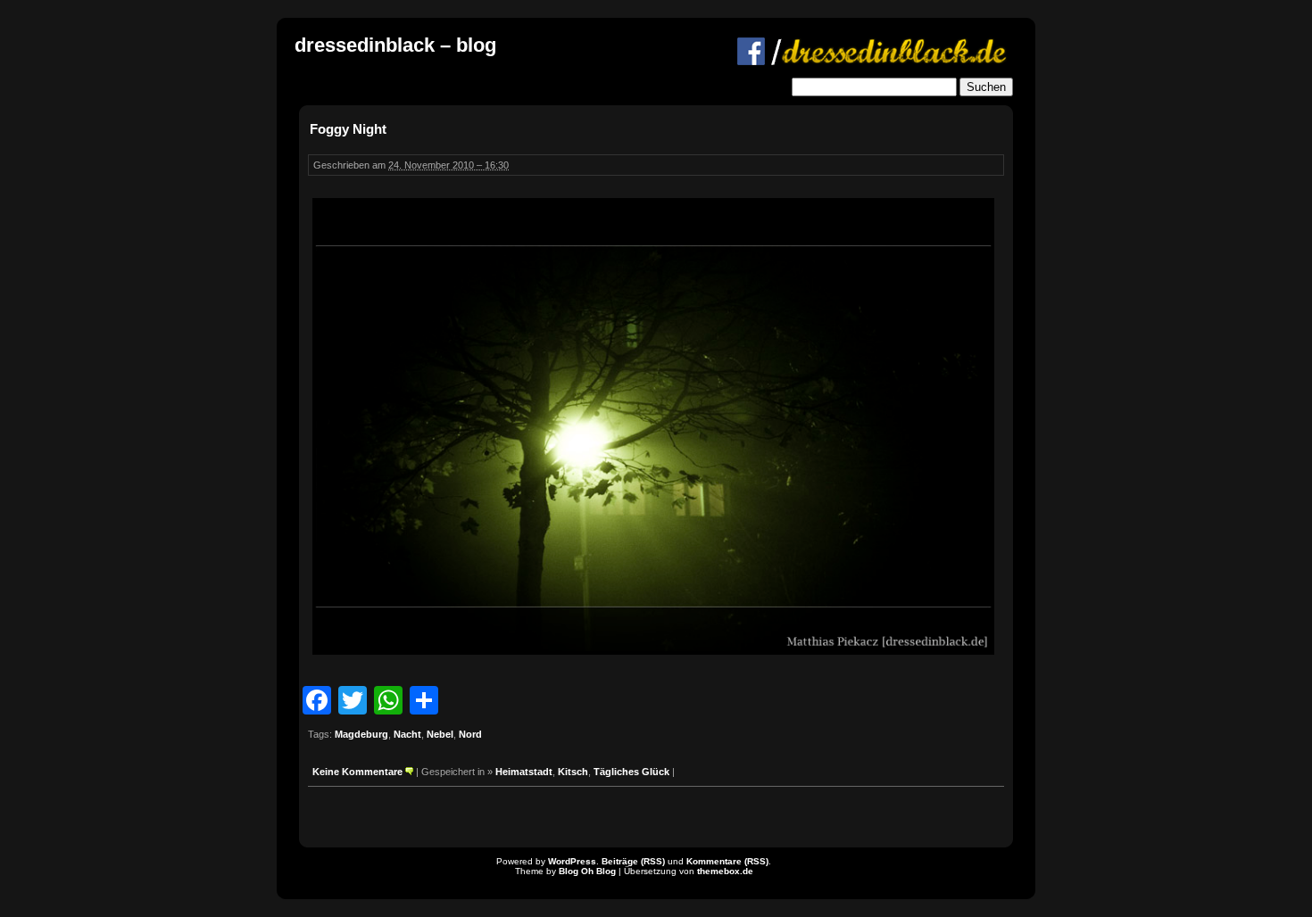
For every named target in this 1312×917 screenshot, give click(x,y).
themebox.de (725, 871)
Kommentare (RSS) (727, 861)
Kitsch (573, 771)
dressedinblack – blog (395, 45)
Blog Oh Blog (587, 871)
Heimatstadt (523, 771)
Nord (470, 734)
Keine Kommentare (357, 771)
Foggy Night (348, 128)
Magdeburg (361, 734)
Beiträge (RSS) (633, 861)
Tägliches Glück (631, 771)
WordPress (572, 861)
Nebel (440, 734)
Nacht (407, 734)
